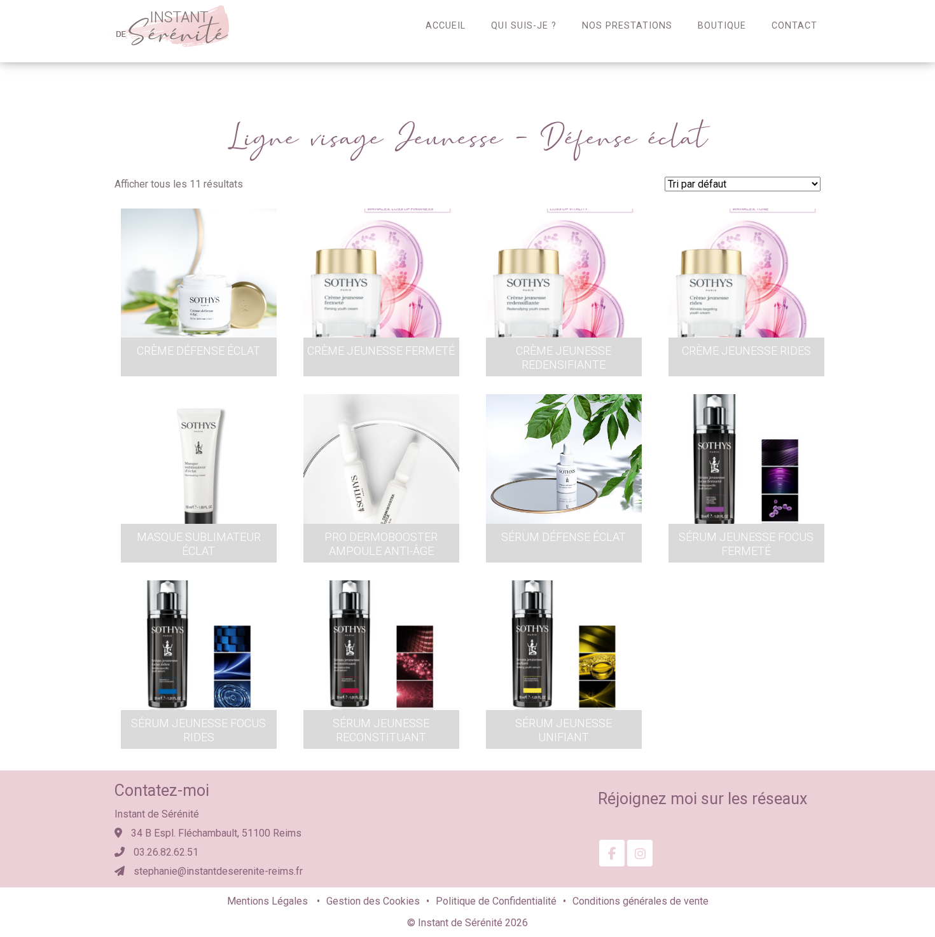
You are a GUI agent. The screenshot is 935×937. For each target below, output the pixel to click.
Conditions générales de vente (640, 901)
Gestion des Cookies (373, 901)
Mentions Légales (268, 901)
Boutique (722, 25)
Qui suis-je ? (524, 25)
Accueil (446, 25)
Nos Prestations (627, 25)
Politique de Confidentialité (496, 901)
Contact (794, 25)
